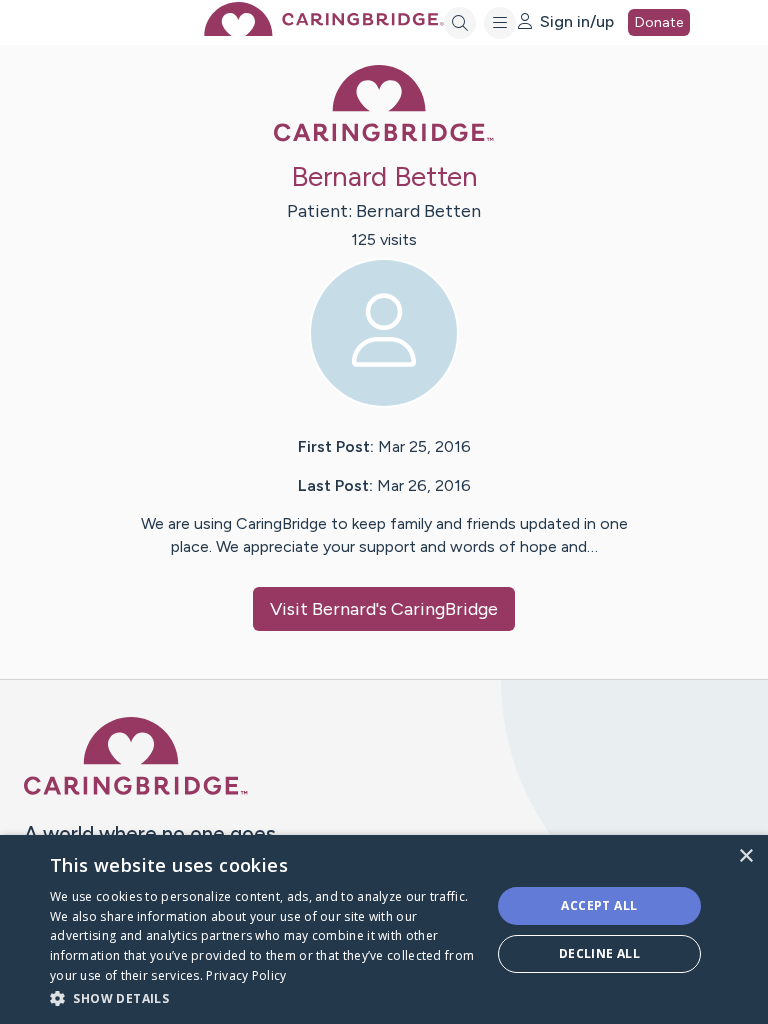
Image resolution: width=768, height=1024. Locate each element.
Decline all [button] (599, 953)
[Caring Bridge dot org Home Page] (324, 30)
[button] (264, 997)
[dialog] (384, 929)
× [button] (745, 856)
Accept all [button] (599, 905)
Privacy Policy (246, 975)
